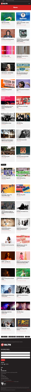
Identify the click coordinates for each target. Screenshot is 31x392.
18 (19, 336)
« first (2, 336)
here (3, 380)
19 (21, 336)
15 (14, 336)
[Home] (4, 3)
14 (12, 336)
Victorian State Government (10, 381)
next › (26, 336)
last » (29, 336)
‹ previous (5, 336)
